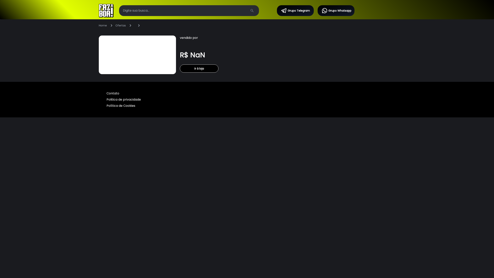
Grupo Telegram (299, 11)
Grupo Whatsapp (339, 11)
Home (103, 25)
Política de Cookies (121, 105)
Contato (113, 93)
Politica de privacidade (124, 99)
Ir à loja (199, 68)
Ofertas (120, 25)
